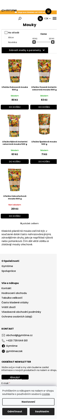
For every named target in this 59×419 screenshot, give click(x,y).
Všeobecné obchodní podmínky (21, 312)
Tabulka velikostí (12, 298)
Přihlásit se (14, 377)
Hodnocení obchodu (14, 293)
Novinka (12, 42)
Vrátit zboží (9, 307)
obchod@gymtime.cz (19, 335)
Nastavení (28, 402)
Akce (11, 37)
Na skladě (13, 32)
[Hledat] (20, 18)
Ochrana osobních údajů (17, 316)
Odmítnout (14, 411)
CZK (46, 18)
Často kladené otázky (15, 302)
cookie (46, 394)
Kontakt (6, 288)
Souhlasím (42, 411)
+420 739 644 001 (17, 340)
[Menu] (54, 18)
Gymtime (7, 266)
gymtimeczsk (14, 351)
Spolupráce (9, 271)
